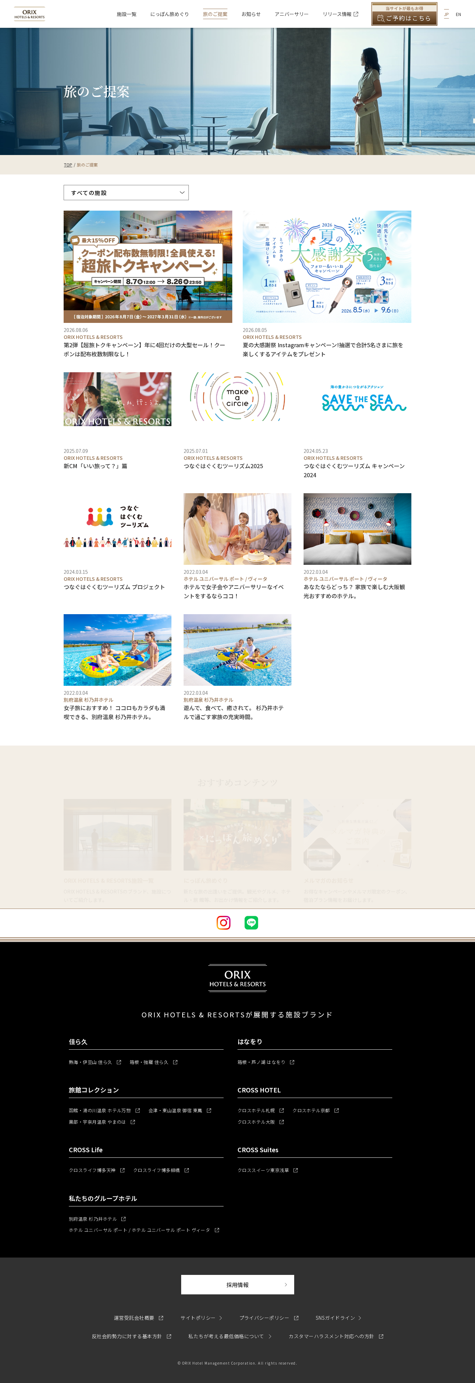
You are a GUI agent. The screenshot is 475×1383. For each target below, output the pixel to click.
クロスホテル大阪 (261, 1121)
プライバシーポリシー (268, 1317)
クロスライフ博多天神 (96, 1170)
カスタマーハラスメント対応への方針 (336, 1336)
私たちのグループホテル (103, 1198)
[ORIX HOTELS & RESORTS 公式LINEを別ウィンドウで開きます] (251, 923)
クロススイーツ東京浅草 (268, 1170)
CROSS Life (86, 1149)
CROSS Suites (258, 1149)
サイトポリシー (198, 1317)
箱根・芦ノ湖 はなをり (266, 1062)
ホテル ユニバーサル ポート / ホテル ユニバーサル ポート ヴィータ (144, 1230)
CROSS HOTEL (259, 1089)
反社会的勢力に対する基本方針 (131, 1336)
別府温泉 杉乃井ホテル (97, 1218)
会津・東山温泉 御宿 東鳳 (179, 1110)
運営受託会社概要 (138, 1317)
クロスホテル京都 (315, 1110)
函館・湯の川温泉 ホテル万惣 (104, 1110)
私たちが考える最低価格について (226, 1336)
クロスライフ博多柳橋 (161, 1170)
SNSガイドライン (335, 1317)
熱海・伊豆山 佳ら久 (95, 1062)
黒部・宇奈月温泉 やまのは (102, 1121)
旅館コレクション (94, 1089)
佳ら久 (78, 1041)
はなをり (250, 1041)
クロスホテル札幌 (261, 1110)
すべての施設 (89, 192)
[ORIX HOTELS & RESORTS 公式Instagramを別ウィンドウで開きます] (224, 923)
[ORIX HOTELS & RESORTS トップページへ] (29, 17)
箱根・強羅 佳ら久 (153, 1062)
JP (446, 14)
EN (458, 14)
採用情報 (260, 1284)
